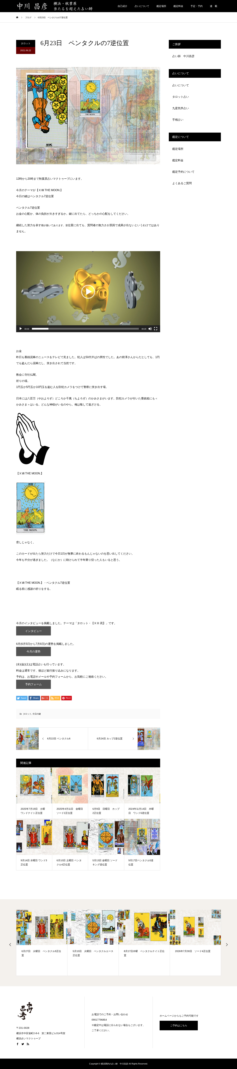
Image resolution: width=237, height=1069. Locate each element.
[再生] (20, 328)
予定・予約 (197, 6)
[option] (41, 943)
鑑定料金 (178, 6)
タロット (26, 43)
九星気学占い (180, 108)
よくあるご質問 (182, 183)
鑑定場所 (161, 6)
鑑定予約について (183, 171)
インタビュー (33, 631)
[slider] (85, 329)
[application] (88, 291)
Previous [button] (10, 944)
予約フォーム (33, 684)
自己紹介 (122, 6)
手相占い (177, 119)
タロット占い (180, 96)
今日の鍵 (36, 714)
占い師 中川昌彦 (183, 56)
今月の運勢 (33, 651)
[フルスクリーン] (155, 328)
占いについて (142, 6)
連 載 (213, 6)
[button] (88, 292)
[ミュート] (150, 328)
